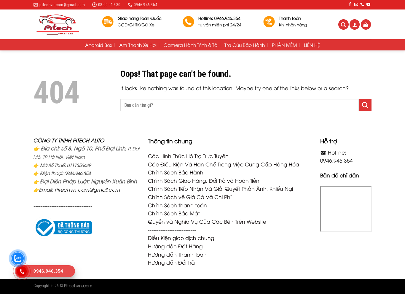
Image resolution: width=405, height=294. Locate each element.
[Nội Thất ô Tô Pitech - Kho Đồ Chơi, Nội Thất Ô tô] (63, 24)
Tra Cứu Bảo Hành (244, 44)
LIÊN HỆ (312, 44)
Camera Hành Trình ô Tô (190, 44)
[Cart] (366, 24)
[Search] (343, 24)
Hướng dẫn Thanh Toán (177, 254)
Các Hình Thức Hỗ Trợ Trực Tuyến (188, 155)
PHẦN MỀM (284, 44)
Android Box (98, 44)
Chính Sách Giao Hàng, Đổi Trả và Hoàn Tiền (203, 180)
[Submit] (365, 105)
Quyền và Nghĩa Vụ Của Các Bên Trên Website (207, 221)
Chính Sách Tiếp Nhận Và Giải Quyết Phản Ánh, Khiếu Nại (220, 188)
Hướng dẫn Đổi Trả (171, 262)
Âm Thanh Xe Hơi (138, 44)
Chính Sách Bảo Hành (175, 172)
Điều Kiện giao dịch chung (181, 237)
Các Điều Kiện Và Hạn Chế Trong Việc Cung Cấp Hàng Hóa (223, 164)
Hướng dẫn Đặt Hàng (175, 245)
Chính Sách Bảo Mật (174, 213)
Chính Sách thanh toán (177, 205)
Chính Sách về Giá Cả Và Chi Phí (189, 196)
